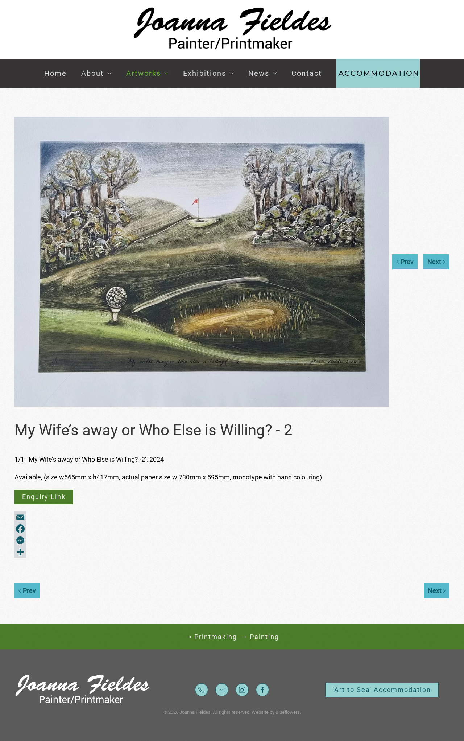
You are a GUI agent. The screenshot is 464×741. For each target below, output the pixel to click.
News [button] (258, 73)
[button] (378, 73)
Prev (407, 261)
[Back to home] (232, 29)
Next (434, 261)
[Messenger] (232, 540)
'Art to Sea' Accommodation (382, 689)
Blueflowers (288, 712)
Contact (306, 73)
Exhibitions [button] (204, 73)
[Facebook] (232, 529)
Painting (264, 637)
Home (55, 73)
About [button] (92, 73)
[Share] (232, 552)
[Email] (232, 517)
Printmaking (215, 637)
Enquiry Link (44, 497)
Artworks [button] (143, 73)
